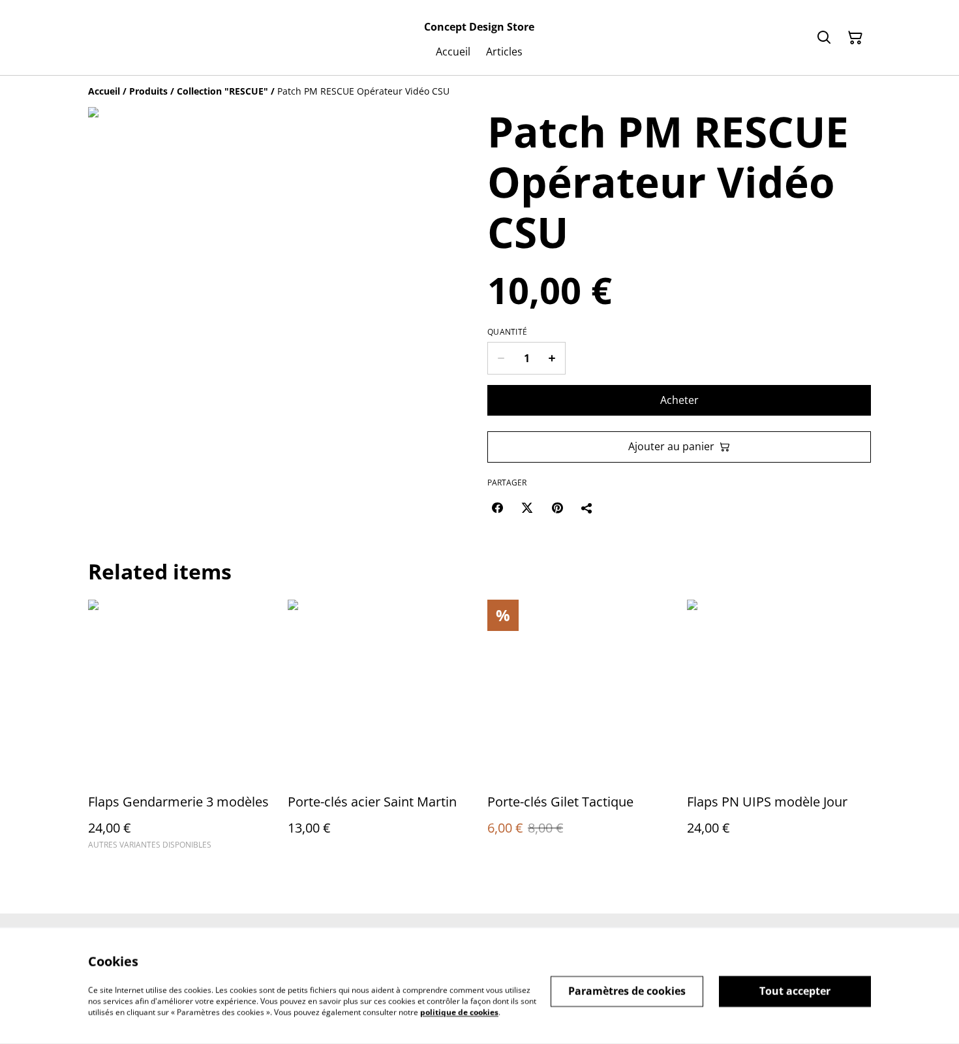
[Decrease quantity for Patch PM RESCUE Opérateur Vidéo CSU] (500, 358)
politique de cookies (459, 1011)
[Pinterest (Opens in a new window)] (557, 507)
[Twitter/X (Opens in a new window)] (527, 507)
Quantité (507, 332)
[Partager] (587, 507)
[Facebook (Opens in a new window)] (497, 507)
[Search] (824, 37)
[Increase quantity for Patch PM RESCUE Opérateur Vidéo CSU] (552, 358)
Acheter (679, 400)
